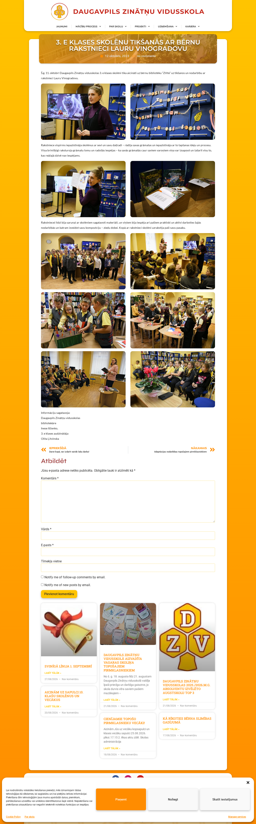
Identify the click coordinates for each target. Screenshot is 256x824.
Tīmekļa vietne (51, 561)
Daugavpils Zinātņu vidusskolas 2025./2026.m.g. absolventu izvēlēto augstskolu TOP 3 (186, 687)
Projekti (140, 26)
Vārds (46, 529)
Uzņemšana (166, 26)
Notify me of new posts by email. (67, 585)
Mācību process (86, 26)
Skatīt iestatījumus (225, 799)
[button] (248, 783)
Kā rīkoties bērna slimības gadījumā (187, 720)
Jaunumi (61, 26)
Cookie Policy (13, 816)
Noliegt (173, 799)
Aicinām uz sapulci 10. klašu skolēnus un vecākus (64, 696)
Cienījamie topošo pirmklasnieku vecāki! (124, 721)
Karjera (190, 26)
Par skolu (30, 816)
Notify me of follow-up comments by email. (74, 577)
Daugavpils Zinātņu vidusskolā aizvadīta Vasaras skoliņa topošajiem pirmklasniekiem (123, 662)
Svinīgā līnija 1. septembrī (68, 666)
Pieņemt (121, 799)
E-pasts (47, 545)
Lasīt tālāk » (53, 673)
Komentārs (50, 478)
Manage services (237, 816)
